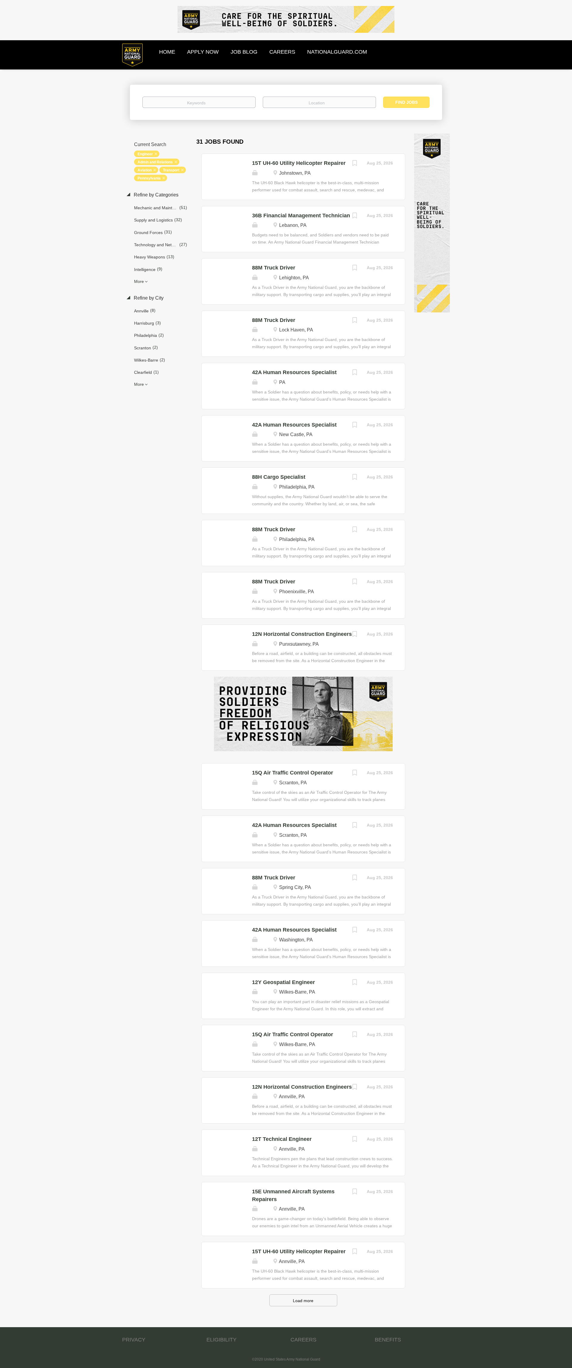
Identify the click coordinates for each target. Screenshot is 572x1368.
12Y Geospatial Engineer (283, 982)
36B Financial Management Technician (301, 216)
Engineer (145, 154)
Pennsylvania (149, 178)
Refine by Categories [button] (155, 194)
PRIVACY (133, 1340)
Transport (171, 170)
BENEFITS (388, 1340)
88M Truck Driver (273, 268)
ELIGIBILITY (221, 1340)
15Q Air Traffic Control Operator (292, 773)
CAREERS (303, 1340)
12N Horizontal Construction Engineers (302, 634)
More (139, 281)
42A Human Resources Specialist (294, 372)
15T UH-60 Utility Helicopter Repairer (299, 163)
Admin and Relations (155, 162)
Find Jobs (406, 102)
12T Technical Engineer (282, 1139)
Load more (303, 1300)
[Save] (355, 164)
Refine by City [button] (148, 297)
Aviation (145, 170)
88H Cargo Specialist (278, 477)
